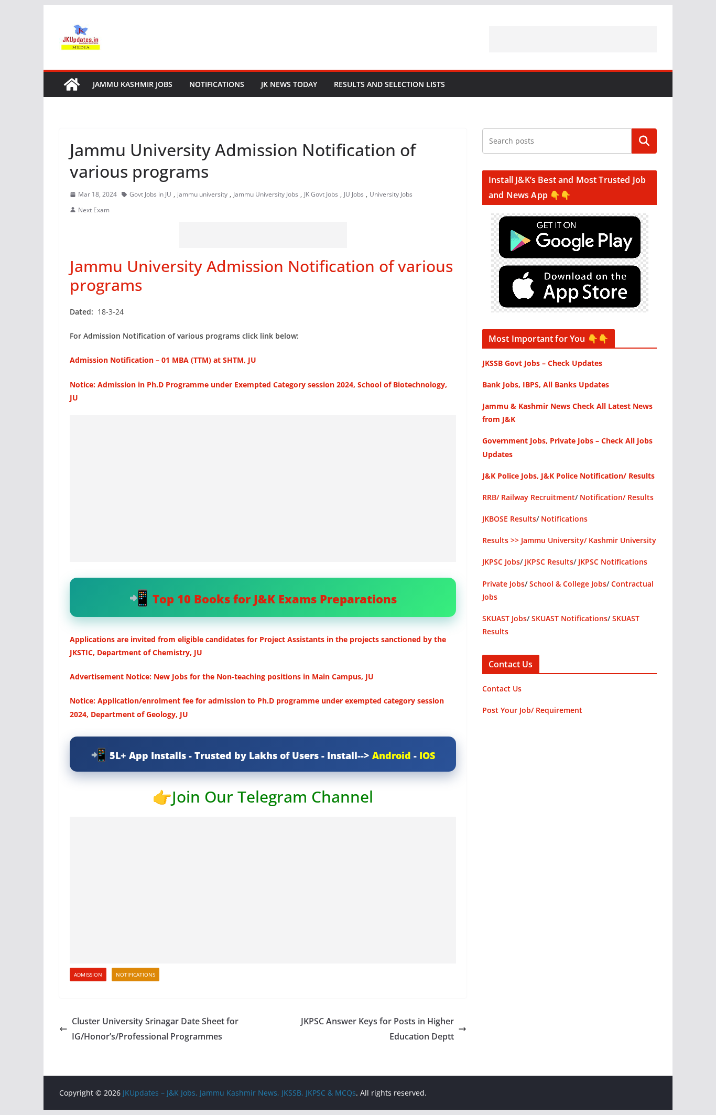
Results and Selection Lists (389, 84)
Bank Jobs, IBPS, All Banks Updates (545, 384)
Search (644, 141)
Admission (88, 974)
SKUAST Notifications (569, 618)
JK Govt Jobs (321, 194)
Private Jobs (503, 584)
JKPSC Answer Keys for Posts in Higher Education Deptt (377, 1028)
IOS (427, 755)
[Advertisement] (573, 39)
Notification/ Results (617, 497)
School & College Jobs (567, 584)
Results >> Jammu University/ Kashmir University (569, 540)
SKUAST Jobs (504, 618)
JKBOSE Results (509, 519)
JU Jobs (354, 194)
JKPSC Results (549, 562)
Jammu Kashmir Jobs (132, 84)
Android (391, 755)
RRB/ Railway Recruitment (528, 497)
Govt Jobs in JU (150, 194)
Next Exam (94, 209)
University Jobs (391, 194)
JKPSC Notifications (612, 562)
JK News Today (289, 84)
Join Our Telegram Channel (272, 796)
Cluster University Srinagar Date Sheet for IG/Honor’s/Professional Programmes (155, 1028)
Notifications (216, 84)
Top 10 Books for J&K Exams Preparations (275, 599)
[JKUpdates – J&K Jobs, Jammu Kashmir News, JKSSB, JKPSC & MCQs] (71, 84)
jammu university (202, 194)
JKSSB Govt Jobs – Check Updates (542, 363)
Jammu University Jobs (265, 194)
